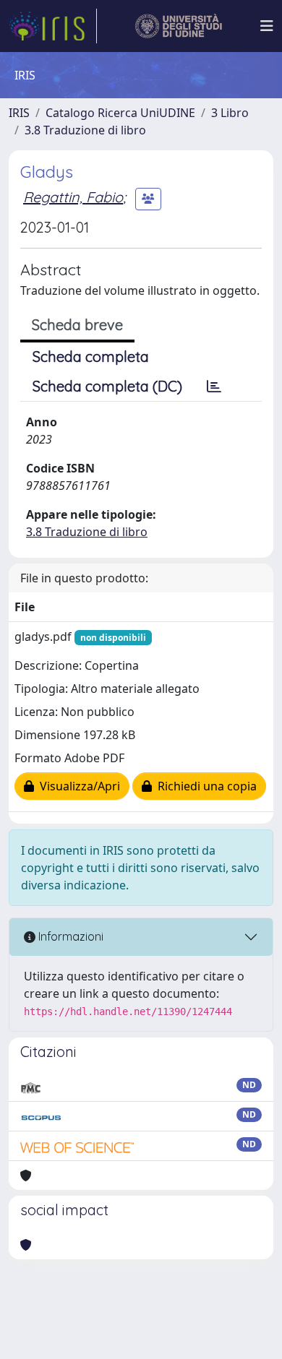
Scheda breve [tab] (77, 325)
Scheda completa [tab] (91, 357)
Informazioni (69, 936)
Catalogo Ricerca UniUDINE (120, 113)
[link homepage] (53, 26)
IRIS (19, 113)
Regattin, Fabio (73, 197)
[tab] (214, 386)
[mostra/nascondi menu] (266, 26)
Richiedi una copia (204, 786)
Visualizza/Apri (77, 786)
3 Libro (230, 113)
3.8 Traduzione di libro (85, 130)
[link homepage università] (178, 26)
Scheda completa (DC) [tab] (107, 386)
